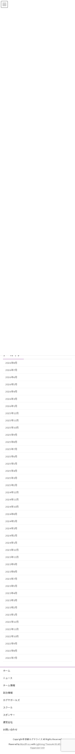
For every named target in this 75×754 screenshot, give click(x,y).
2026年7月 (11, 370)
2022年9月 (11, 643)
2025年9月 (11, 434)
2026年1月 (11, 406)
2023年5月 (11, 585)
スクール (8, 707)
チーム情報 (9, 685)
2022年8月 (11, 650)
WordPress (25, 744)
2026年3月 (11, 398)
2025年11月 (12, 420)
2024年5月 (11, 521)
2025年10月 (12, 427)
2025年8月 (11, 441)
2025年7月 (11, 449)
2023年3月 (11, 600)
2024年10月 (12, 506)
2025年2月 (11, 485)
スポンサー (9, 714)
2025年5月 (11, 463)
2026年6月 (11, 377)
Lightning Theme (44, 744)
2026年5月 (11, 384)
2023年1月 (11, 614)
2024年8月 (11, 513)
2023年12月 (12, 549)
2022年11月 (12, 629)
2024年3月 (11, 528)
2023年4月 (11, 593)
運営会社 (8, 722)
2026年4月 (11, 391)
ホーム (6, 670)
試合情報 (8, 692)
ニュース (7, 678)
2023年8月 (11, 571)
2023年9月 (11, 564)
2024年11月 (12, 499)
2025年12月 (12, 413)
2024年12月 (12, 492)
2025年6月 (11, 456)
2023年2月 (11, 607)
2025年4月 (11, 470)
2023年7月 (11, 578)
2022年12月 (12, 621)
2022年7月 (11, 657)
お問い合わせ (10, 729)
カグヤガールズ (11, 700)
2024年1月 (11, 542)
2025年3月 (11, 478)
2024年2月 (11, 535)
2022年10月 (12, 636)
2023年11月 (12, 557)
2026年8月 (11, 362)
